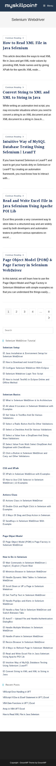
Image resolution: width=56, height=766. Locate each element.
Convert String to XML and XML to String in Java (26, 95)
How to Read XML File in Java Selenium (25, 45)
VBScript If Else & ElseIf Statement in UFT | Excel (26, 697)
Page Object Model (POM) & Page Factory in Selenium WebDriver (27, 265)
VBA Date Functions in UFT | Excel (19, 703)
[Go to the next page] (49, 318)
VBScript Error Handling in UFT (17, 692)
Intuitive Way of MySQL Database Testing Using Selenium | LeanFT (24, 147)
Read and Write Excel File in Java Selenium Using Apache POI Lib (28, 206)
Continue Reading (15, 37)
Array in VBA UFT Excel (14, 709)
